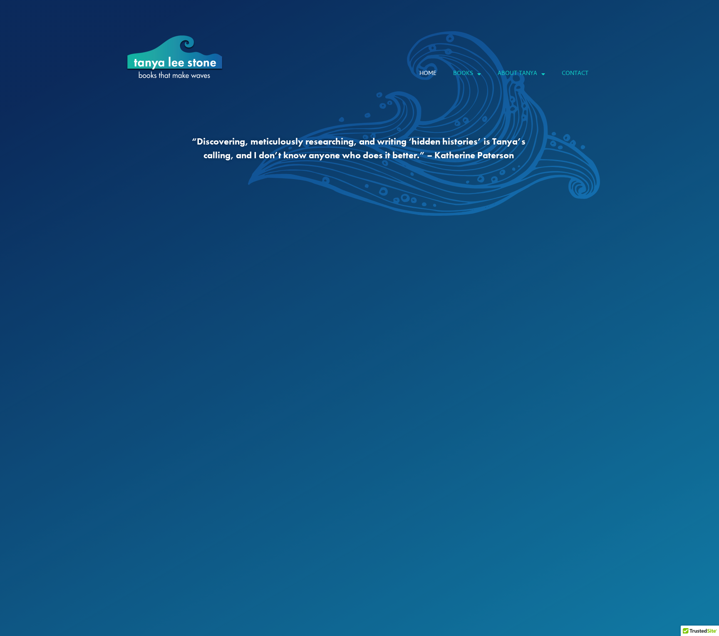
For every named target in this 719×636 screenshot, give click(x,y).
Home (427, 74)
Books (463, 74)
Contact (575, 74)
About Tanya (517, 74)
